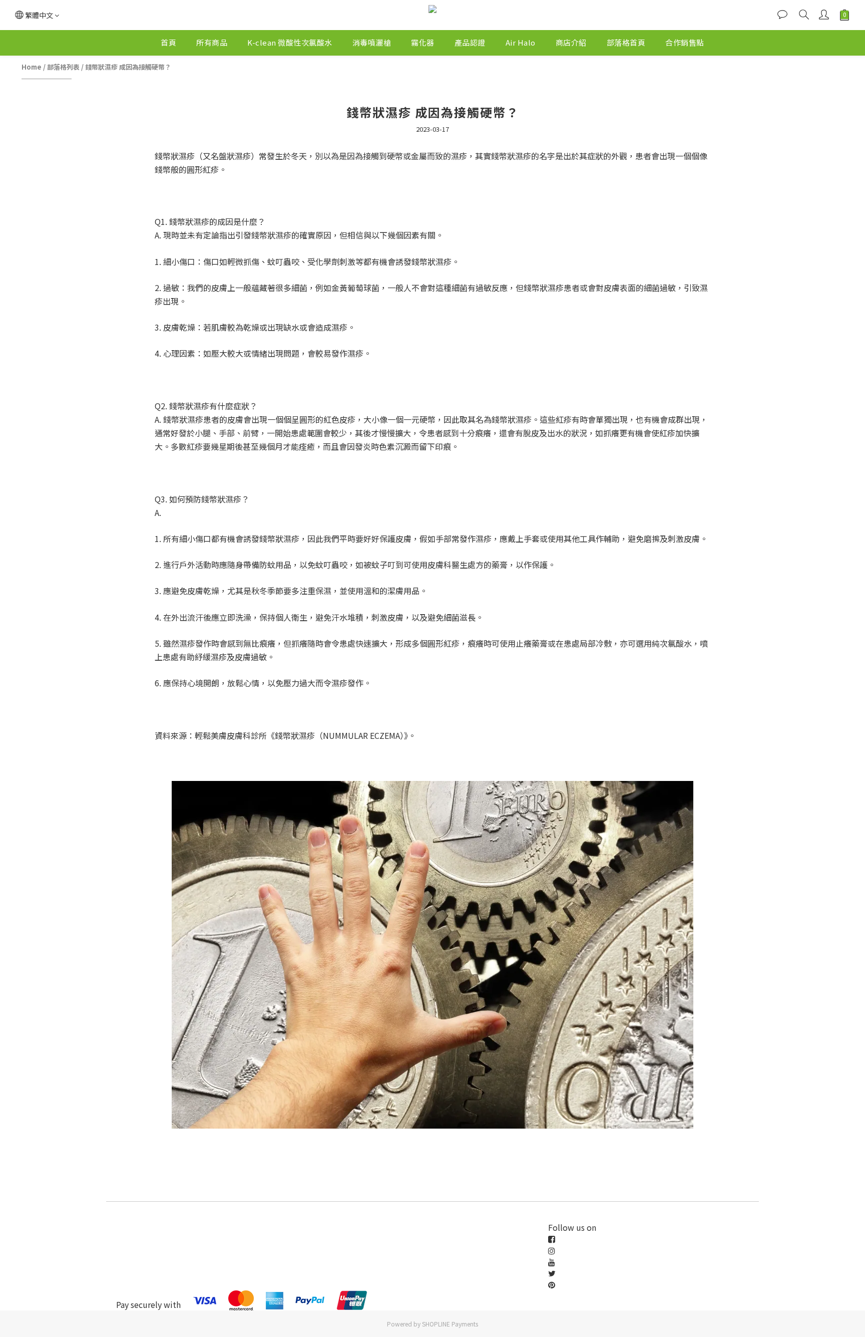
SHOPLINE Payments (450, 1323)
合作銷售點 (684, 42)
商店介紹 (571, 42)
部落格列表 (63, 67)
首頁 (168, 42)
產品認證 (470, 42)
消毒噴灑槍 (371, 42)
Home (32, 67)
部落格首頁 (626, 42)
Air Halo (521, 42)
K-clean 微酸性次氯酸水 (289, 42)
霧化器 (423, 42)
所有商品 (211, 42)
